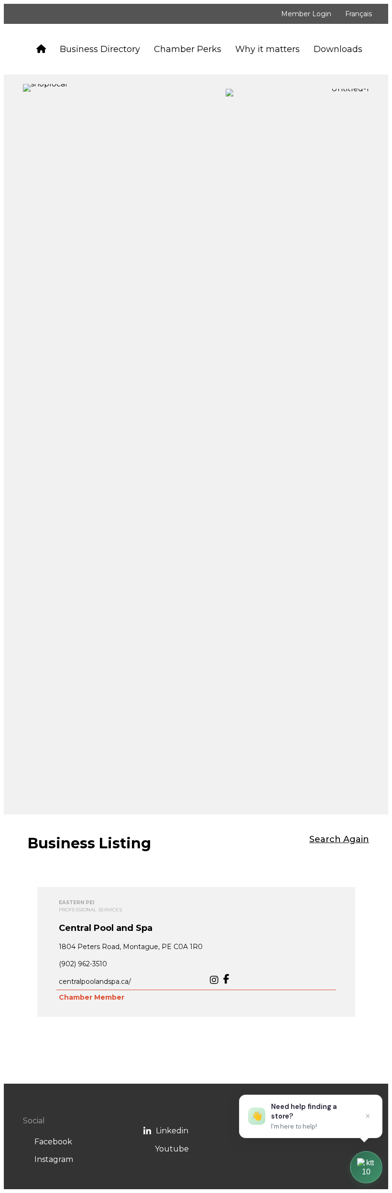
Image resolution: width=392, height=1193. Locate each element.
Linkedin (172, 1130)
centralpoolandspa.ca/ (95, 981)
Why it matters (267, 49)
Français (358, 14)
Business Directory (100, 49)
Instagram (53, 1159)
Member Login (306, 14)
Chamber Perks (187, 49)
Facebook (53, 1141)
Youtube (172, 1148)
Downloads (338, 49)
